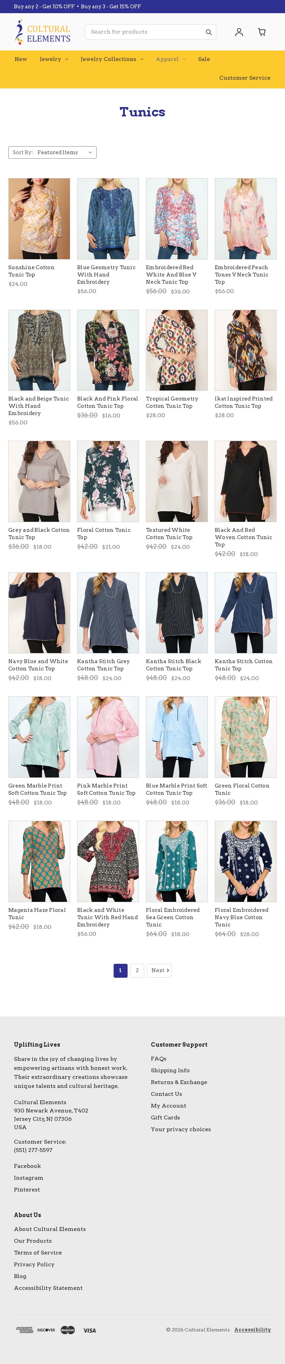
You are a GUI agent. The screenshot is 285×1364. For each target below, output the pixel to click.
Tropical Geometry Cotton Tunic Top (172, 402)
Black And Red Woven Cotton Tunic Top (243, 537)
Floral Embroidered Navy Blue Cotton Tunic (242, 917)
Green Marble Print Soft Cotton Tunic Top (37, 789)
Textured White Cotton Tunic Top (169, 533)
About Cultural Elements (50, 1229)
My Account (168, 1105)
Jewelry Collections (108, 59)
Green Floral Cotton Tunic (242, 789)
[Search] (208, 31)
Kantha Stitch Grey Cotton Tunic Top (103, 665)
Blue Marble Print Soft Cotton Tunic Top (176, 789)
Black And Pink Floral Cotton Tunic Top (107, 402)
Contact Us (166, 1094)
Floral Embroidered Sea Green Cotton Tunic (173, 917)
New (21, 59)
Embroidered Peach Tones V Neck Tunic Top (242, 274)
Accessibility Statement (48, 1288)
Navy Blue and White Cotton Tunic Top (38, 665)
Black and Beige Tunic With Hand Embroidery (38, 406)
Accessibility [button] (252, 1329)
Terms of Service (38, 1252)
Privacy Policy (34, 1264)
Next (158, 970)
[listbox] (66, 152)
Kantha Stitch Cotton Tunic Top (244, 665)
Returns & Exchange (179, 1082)
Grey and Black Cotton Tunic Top (39, 533)
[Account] (239, 32)
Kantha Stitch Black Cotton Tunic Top (173, 665)
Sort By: (23, 152)
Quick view (39, 218)
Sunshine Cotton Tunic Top (31, 271)
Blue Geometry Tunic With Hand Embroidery (106, 274)
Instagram (28, 1177)
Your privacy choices (181, 1129)
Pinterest (27, 1189)
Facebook (27, 1166)
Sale (204, 59)
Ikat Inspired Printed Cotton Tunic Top (243, 402)
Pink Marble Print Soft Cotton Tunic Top (106, 789)
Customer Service (244, 77)
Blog (20, 1276)
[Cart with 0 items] (262, 32)
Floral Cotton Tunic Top (104, 533)
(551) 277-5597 (33, 1150)
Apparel (167, 59)
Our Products (33, 1241)
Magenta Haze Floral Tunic (37, 914)
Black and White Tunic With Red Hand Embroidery (107, 917)
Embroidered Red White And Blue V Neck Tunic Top (171, 274)
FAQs (158, 1058)
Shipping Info (170, 1070)
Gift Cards (165, 1117)
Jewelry (50, 59)
